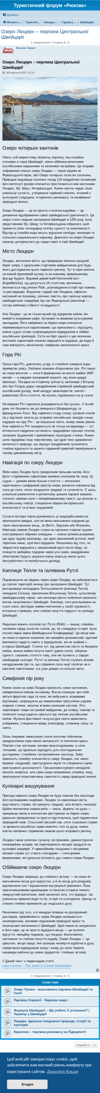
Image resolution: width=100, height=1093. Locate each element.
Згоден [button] (27, 1084)
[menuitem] (10, 15)
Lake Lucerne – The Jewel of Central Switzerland (36, 966)
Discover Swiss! (26, 48)
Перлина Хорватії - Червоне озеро (40, 1000)
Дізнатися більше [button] (62, 1072)
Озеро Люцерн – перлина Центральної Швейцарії (45, 34)
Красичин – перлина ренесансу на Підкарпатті (50, 1032)
